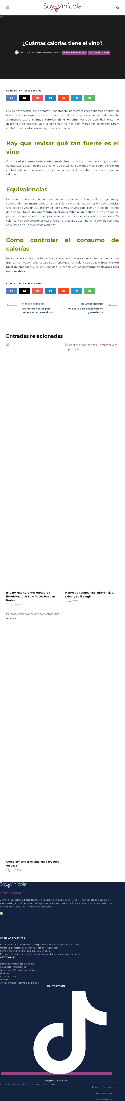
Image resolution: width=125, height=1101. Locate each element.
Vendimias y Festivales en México (18, 970)
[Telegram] (76, 98)
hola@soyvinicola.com (56, 1080)
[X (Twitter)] (24, 98)
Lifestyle (4, 979)
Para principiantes (74, 52)
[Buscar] (117, 8)
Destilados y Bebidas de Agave (17, 963)
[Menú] (7, 7)
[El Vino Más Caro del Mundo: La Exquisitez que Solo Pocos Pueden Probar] (33, 465)
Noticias (4, 973)
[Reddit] (63, 98)
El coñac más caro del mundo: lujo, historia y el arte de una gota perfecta (40, 954)
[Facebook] (11, 98)
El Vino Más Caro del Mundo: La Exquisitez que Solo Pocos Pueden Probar (30, 596)
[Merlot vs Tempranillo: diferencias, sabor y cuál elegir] (92, 465)
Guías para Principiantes (13, 966)
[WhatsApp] (89, 98)
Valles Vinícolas (8, 976)
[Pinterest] (37, 98)
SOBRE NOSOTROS (11, 893)
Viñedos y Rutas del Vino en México (19, 982)
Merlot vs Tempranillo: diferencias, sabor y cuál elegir (29, 947)
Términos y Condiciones (102, 1087)
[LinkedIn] (50, 98)
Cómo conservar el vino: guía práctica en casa (25, 951)
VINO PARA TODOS (99, 52)
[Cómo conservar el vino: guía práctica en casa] (33, 734)
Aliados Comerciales (104, 1093)
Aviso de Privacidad (104, 1099)
